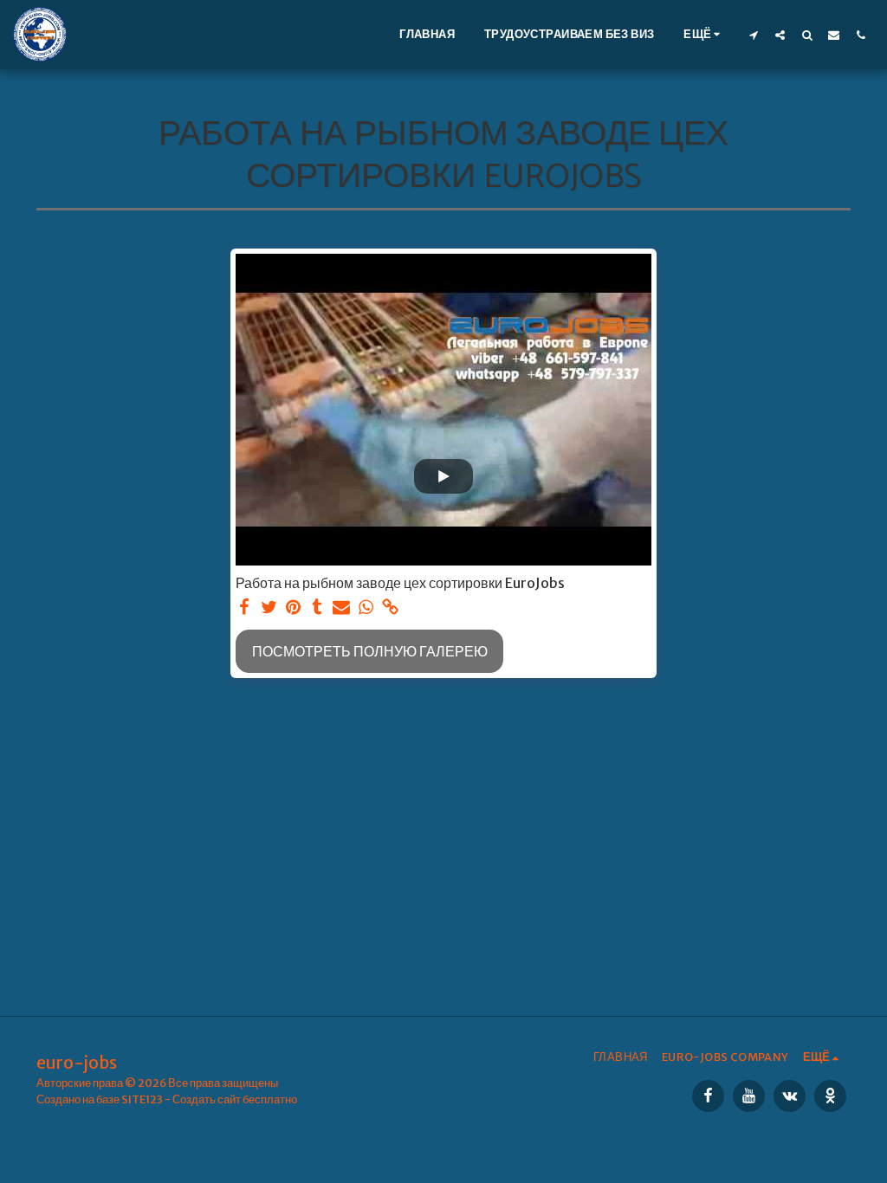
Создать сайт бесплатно (234, 1099)
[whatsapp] (365, 607)
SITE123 (142, 1099)
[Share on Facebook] (244, 607)
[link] (389, 607)
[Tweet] (268, 607)
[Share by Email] (341, 607)
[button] (753, 35)
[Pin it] (292, 607)
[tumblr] (317, 607)
